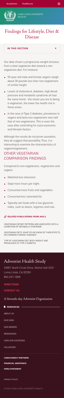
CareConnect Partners (16, 358)
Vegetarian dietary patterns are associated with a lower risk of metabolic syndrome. (31, 225)
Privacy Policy (11, 379)
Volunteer (10, 347)
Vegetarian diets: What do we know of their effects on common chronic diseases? (32, 233)
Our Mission (10, 327)
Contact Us (11, 290)
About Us (9, 313)
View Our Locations (14, 340)
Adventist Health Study (25, 261)
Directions (11, 284)
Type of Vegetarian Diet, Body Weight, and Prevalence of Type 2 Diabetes (26, 241)
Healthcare (27, 3)
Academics (11, 3)
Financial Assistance (15, 363)
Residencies (10, 334)
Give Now (9, 320)
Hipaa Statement (12, 369)
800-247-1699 (12, 277)
